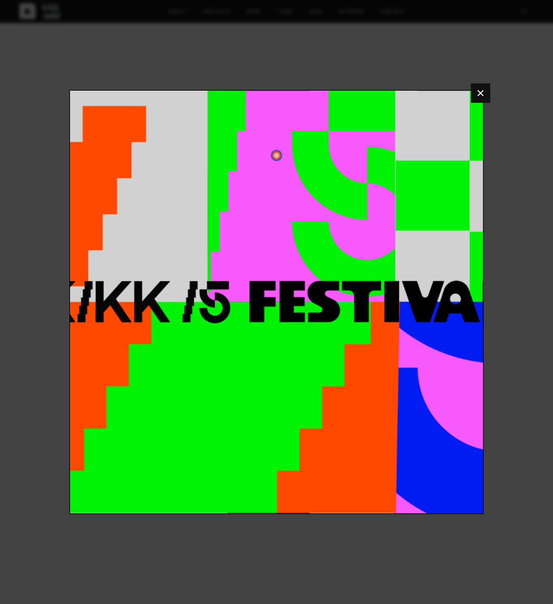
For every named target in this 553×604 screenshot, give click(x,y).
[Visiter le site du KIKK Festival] (276, 302)
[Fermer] (480, 93)
